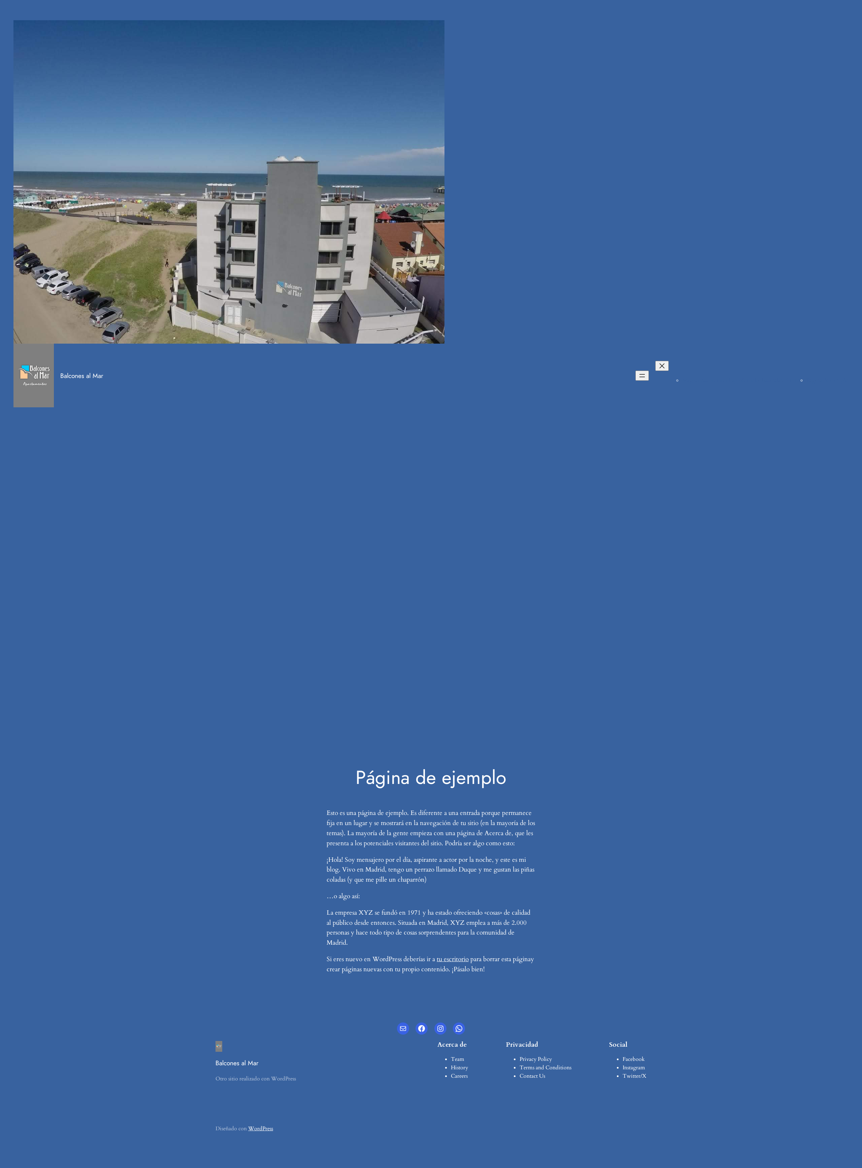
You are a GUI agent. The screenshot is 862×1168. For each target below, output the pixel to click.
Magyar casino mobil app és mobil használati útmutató (744, 380)
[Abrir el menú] (642, 376)
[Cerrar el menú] (662, 366)
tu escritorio (453, 959)
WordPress (260, 1128)
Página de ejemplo (827, 380)
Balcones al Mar (81, 375)
